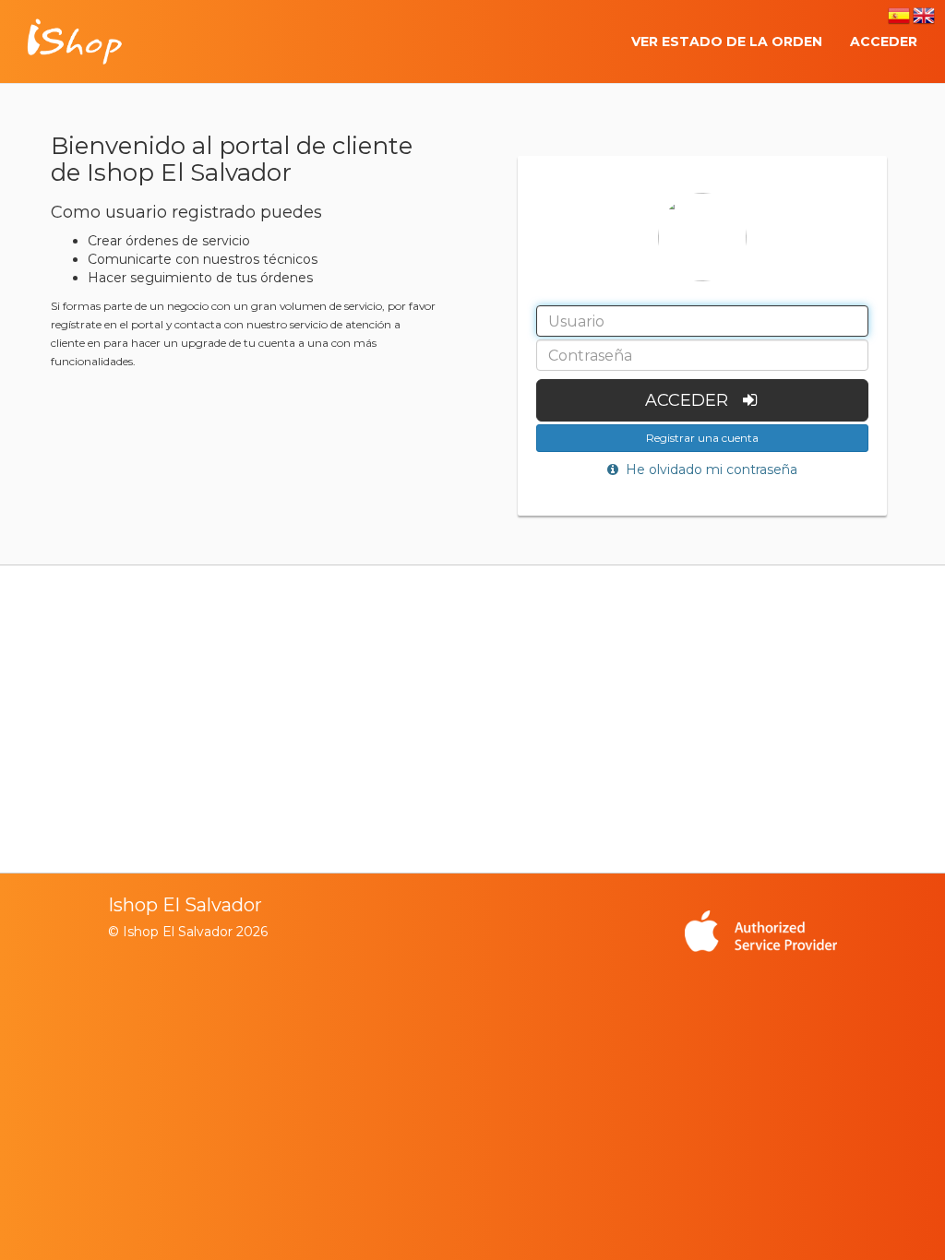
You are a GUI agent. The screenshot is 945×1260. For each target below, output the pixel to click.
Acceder (883, 41)
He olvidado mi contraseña (707, 469)
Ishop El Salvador (185, 905)
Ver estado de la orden (726, 41)
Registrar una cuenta (702, 438)
